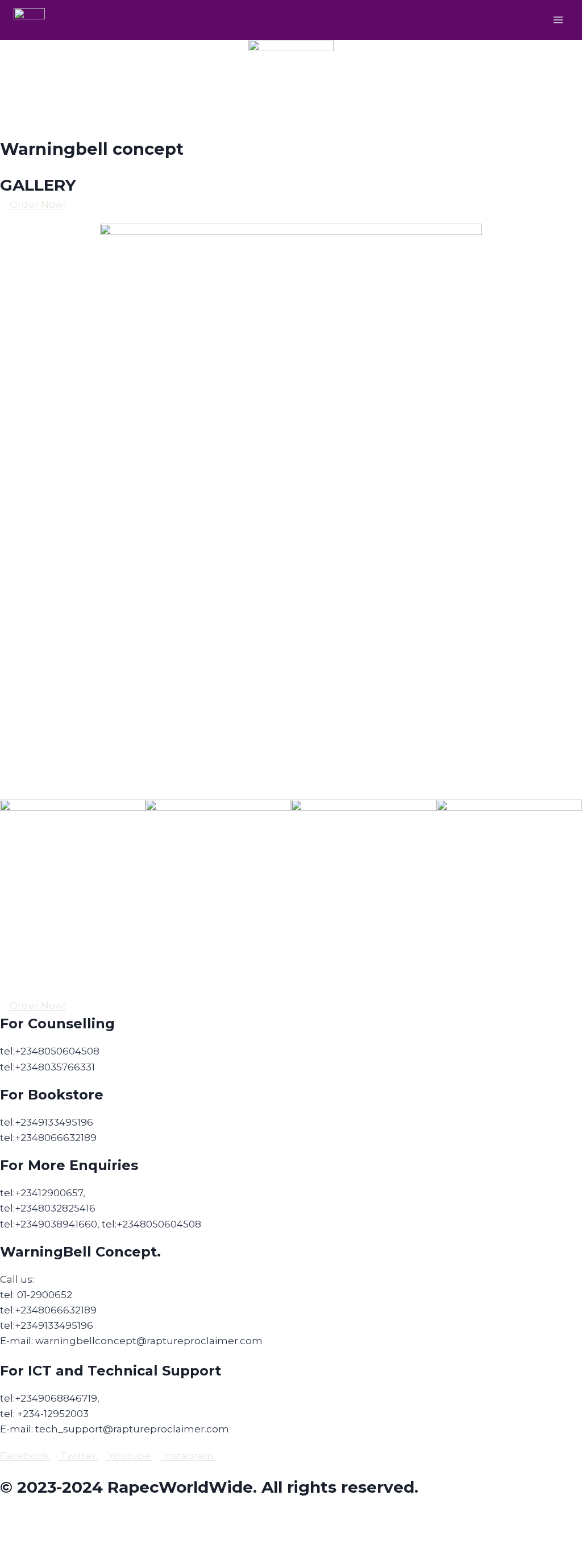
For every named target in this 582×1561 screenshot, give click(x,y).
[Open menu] (557, 19)
